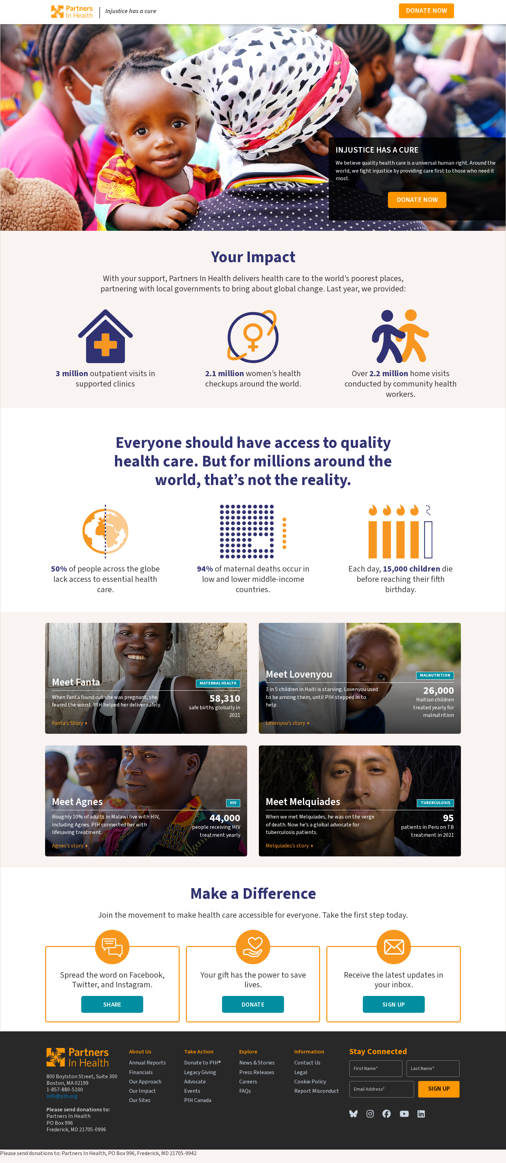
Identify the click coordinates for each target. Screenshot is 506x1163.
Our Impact (142, 1091)
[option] (105, 358)
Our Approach (145, 1082)
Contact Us (307, 1063)
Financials (141, 1072)
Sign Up (393, 1004)
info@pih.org (61, 1096)
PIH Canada (197, 1100)
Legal (300, 1072)
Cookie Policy (310, 1082)
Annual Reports (147, 1063)
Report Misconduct (316, 1091)
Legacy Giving (200, 1072)
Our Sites (139, 1100)
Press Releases (256, 1072)
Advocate (195, 1082)
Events (192, 1091)
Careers (248, 1082)
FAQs (245, 1091)
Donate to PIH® (202, 1063)
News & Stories (257, 1063)
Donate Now (426, 11)
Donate (253, 1004)
